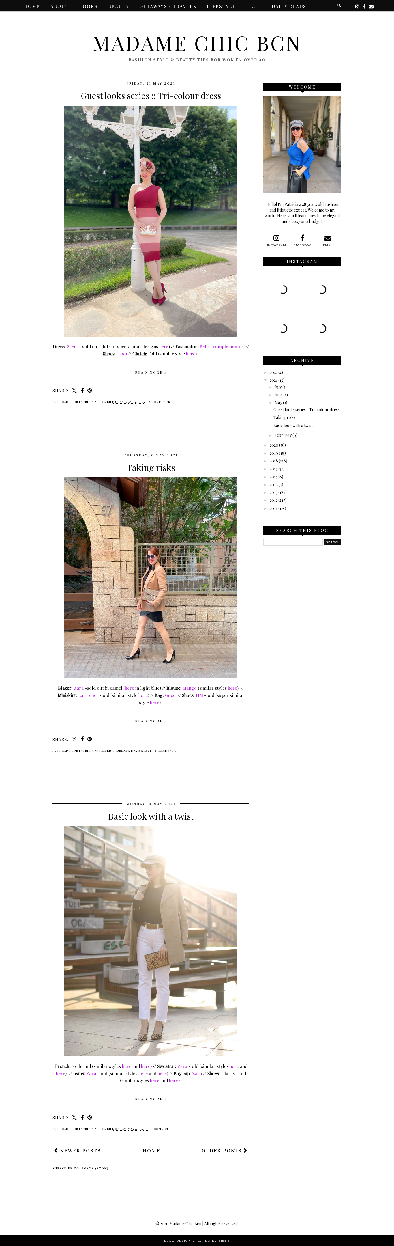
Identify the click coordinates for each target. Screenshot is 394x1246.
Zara (79, 688)
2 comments (165, 751)
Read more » (151, 372)
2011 (273, 508)
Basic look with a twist (151, 816)
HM (199, 695)
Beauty (118, 6)
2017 (273, 468)
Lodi (122, 353)
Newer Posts (79, 1151)
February (283, 435)
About (59, 6)
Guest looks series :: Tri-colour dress (151, 95)
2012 (273, 500)
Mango (190, 688)
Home (32, 6)
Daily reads (289, 6)
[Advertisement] (157, 434)
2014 (274, 484)
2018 (274, 461)
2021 (273, 380)
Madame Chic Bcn (197, 42)
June (279, 395)
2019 (274, 453)
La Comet (88, 695)
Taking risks (151, 467)
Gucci (171, 695)
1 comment (160, 1129)
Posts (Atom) (95, 1168)
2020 (274, 445)
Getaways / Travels (168, 6)
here (163, 346)
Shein (72, 346)
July (278, 387)
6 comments (159, 402)
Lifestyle (221, 6)
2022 (273, 372)
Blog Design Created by (197, 1241)
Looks (88, 6)
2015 (273, 477)
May (278, 402)
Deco (253, 6)
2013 (273, 492)
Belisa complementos (221, 346)
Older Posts (222, 1151)
